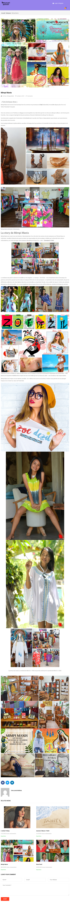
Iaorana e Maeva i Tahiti (42, 831)
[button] (3, 783)
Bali (41, 104)
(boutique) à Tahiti (49, 240)
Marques (8, 13)
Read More (3, 836)
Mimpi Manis (4, 864)
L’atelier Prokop (5, 831)
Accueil (3, 13)
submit (5, 899)
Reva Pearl (39, 864)
